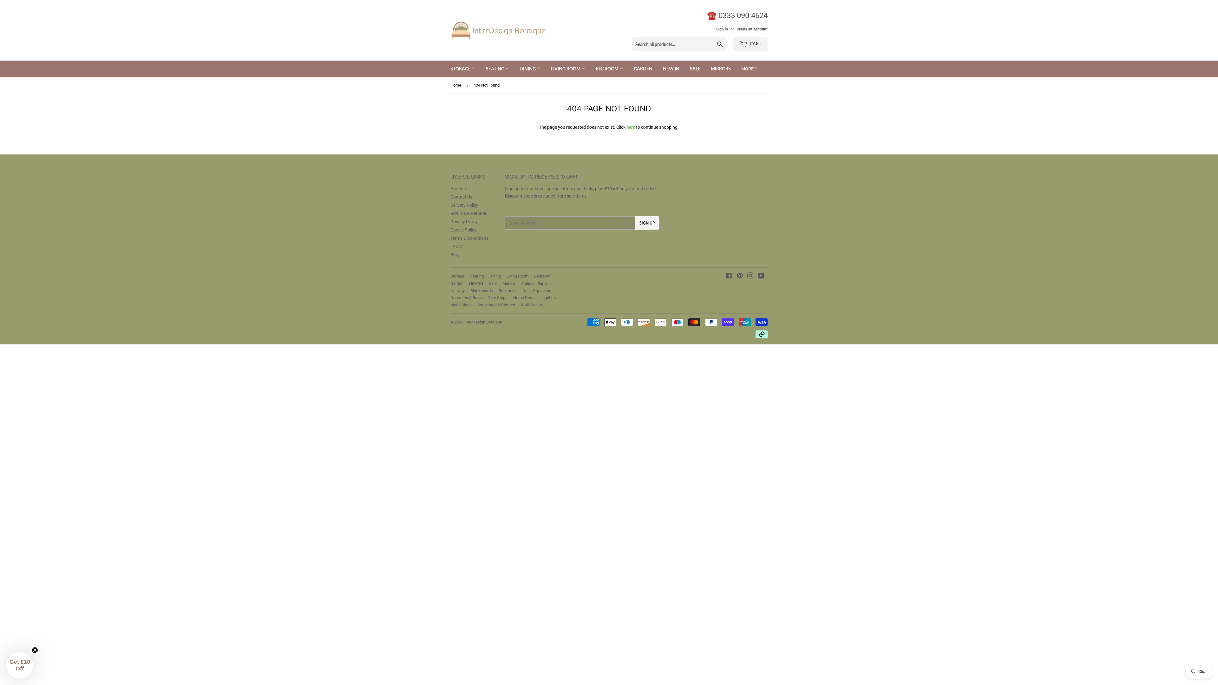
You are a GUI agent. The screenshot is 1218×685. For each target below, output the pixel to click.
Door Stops (498, 297)
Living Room (566, 68)
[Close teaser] (35, 650)
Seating (495, 68)
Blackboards (481, 290)
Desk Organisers (537, 290)
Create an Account (752, 29)
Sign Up (647, 223)
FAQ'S (456, 246)
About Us (459, 188)
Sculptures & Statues (496, 305)
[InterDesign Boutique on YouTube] (761, 276)
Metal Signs (461, 305)
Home (455, 85)
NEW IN (671, 68)
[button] (19, 665)
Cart (755, 43)
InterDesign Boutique (483, 322)
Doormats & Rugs (466, 297)
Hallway (457, 290)
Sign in (722, 29)
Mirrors (721, 68)
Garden (643, 68)
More (747, 68)
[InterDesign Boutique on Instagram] (750, 276)
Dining (528, 68)
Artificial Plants (534, 283)
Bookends (508, 290)
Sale (695, 68)
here (630, 127)
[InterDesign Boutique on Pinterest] (740, 276)
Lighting (548, 297)
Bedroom (607, 68)
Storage (461, 68)
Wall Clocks (531, 305)
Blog (454, 254)
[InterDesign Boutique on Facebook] (729, 276)
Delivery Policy (464, 205)
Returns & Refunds (468, 213)
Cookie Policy (463, 229)
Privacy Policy (464, 221)
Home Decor (524, 297)
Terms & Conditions (469, 238)
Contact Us (461, 196)
